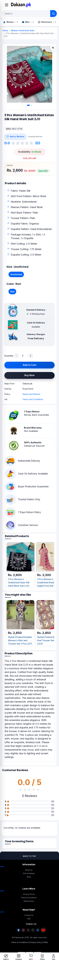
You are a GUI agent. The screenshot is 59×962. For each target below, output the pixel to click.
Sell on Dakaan (29, 873)
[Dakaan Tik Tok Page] (33, 931)
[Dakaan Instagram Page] (23, 931)
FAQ (28, 919)
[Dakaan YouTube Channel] (43, 931)
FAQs (45, 942)
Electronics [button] (46, 22)
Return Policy (29, 901)
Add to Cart (29, 365)
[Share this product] (52, 47)
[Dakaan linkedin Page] (38, 931)
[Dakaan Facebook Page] (18, 931)
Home (5, 30)
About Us (29, 870)
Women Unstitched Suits (22, 30)
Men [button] (26, 22)
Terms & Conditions (29, 898)
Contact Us (28, 915)
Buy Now (29, 375)
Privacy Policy (28, 894)
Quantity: (9, 355)
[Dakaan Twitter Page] (28, 931)
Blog (29, 877)
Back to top (29, 856)
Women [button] (9, 22)
